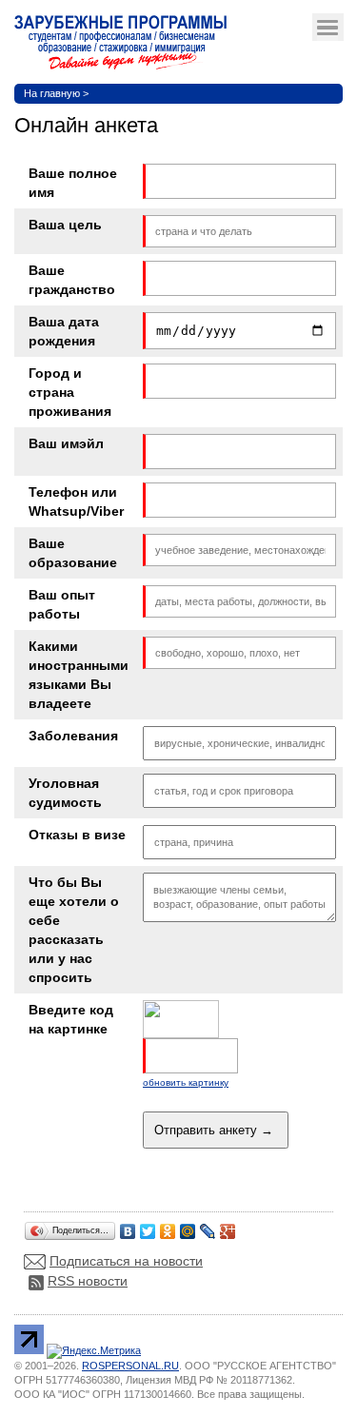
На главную (52, 93)
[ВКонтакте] (128, 1226)
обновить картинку (185, 1082)
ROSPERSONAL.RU (130, 1365)
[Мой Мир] (188, 1226)
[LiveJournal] (208, 1226)
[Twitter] (148, 1226)
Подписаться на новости (126, 1260)
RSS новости (88, 1280)
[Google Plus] (228, 1226)
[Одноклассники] (168, 1226)
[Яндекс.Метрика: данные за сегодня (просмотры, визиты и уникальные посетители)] (94, 1351)
